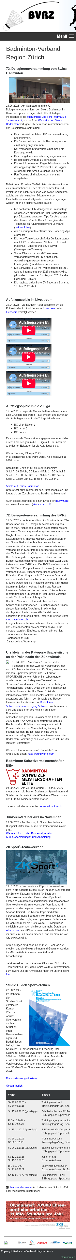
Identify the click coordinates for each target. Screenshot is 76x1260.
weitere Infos (22, 227)
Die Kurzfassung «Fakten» (21, 1078)
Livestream (49, 308)
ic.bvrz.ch (62, 500)
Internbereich (67, 1257)
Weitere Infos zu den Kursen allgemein (28, 833)
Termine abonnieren (21, 1187)
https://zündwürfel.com (41, 753)
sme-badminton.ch (17, 619)
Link (8, 974)
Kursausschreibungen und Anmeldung (28, 837)
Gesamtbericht (14, 1085)
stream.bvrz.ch (41, 504)
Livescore (11, 312)
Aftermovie (12, 930)
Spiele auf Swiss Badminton (22, 486)
